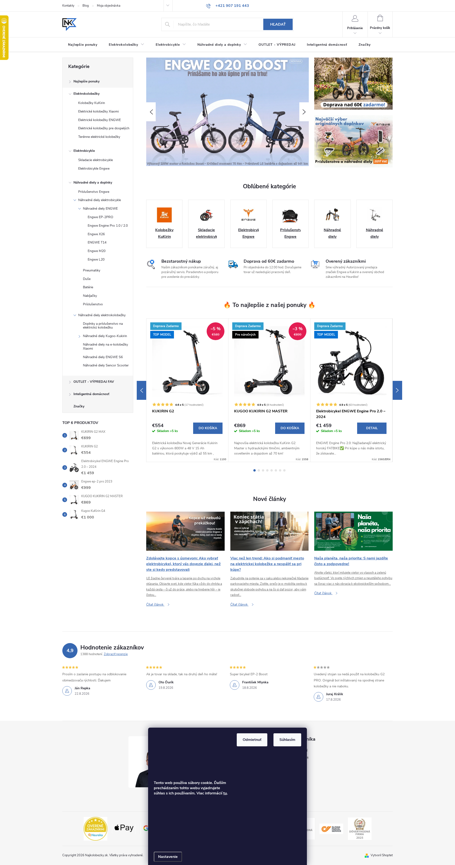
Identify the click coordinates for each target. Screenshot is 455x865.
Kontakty (68, 6)
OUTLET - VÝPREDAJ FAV (93, 381)
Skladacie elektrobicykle (95, 160)
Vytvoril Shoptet (382, 855)
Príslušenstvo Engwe (93, 191)
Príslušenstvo (93, 304)
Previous (141, 390)
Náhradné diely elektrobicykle (99, 200)
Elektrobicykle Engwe (93, 168)
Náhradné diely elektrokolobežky (102, 315)
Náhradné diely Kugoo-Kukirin (105, 336)
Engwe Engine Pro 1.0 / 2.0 (108, 225)
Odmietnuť (252, 739)
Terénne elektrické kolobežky (99, 137)
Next (397, 390)
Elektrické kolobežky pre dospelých (103, 128)
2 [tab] (259, 470)
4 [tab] (267, 470)
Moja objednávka (108, 6)
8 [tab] (284, 470)
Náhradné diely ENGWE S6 (103, 357)
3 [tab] (263, 470)
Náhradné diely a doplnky (92, 182)
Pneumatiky (91, 270)
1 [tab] (254, 470)
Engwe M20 (96, 251)
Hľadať (278, 24)
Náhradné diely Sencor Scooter (106, 365)
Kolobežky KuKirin (91, 103)
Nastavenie (168, 856)
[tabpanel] (187, 390)
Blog (85, 6)
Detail (372, 428)
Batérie (88, 287)
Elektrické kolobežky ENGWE (99, 120)
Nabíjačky (90, 295)
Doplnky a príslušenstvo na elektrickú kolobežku (103, 325)
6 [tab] (276, 470)
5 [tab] (271, 470)
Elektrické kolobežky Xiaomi (98, 111)
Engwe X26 (96, 234)
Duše (87, 279)
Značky (78, 406)
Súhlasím (287, 739)
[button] (151, 111)
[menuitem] (82, 44)
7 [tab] (280, 470)
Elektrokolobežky (86, 93)
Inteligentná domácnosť (91, 394)
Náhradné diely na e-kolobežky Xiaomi (105, 346)
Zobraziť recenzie (116, 654)
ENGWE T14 (97, 242)
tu (225, 793)
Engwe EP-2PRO (100, 217)
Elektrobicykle (84, 151)
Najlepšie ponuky (86, 81)
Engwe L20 (96, 259)
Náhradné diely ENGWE (100, 208)
